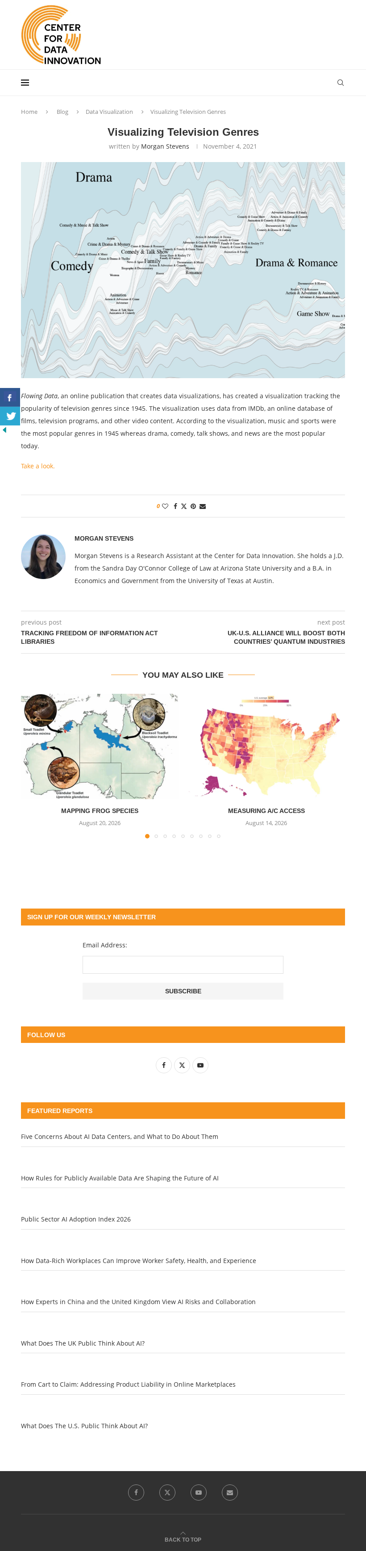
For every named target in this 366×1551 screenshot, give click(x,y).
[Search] (340, 83)
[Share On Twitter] (10, 416)
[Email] (230, 1492)
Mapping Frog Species (99, 810)
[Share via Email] (203, 506)
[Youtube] (199, 1492)
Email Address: (105, 945)
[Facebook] (136, 1492)
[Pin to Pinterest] (193, 506)
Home (29, 112)
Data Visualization (109, 112)
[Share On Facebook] (10, 397)
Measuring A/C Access (266, 810)
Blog (62, 112)
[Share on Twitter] (184, 506)
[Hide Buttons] (4, 429)
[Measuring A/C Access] (266, 746)
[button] (33, 765)
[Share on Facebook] (175, 506)
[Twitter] (167, 1492)
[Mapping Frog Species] (100, 746)
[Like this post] (165, 506)
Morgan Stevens (165, 146)
